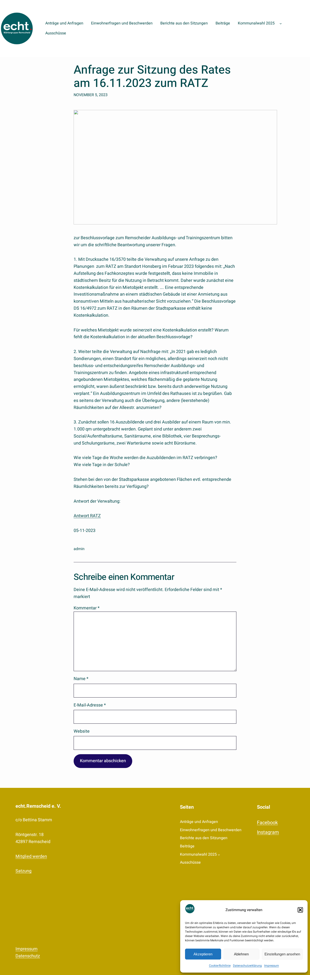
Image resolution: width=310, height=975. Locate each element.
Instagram (268, 832)
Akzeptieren (203, 954)
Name (81, 679)
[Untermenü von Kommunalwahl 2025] (280, 23)
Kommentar (87, 608)
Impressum (271, 965)
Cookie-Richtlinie (220, 965)
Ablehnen (241, 954)
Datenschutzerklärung (247, 965)
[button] (300, 909)
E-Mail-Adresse (90, 705)
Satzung (23, 871)
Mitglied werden (31, 856)
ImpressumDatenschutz (28, 952)
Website (82, 731)
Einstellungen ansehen (282, 954)
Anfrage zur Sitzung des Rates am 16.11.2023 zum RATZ (152, 76)
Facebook (267, 822)
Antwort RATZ (87, 516)
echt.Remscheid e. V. (38, 806)
